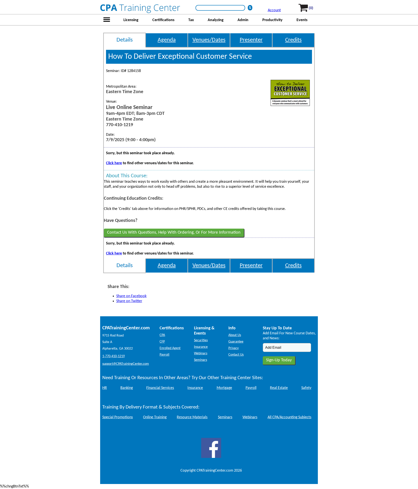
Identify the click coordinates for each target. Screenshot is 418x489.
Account (274, 10)
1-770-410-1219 (113, 356)
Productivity (272, 20)
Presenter (251, 40)
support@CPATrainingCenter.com (125, 364)
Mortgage (224, 388)
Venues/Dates (209, 40)
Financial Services (160, 388)
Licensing (130, 20)
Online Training (155, 417)
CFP (162, 341)
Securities (201, 340)
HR (104, 388)
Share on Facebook (131, 296)
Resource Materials (192, 417)
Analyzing (216, 20)
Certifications (163, 20)
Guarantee (235, 341)
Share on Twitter (129, 301)
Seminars (200, 360)
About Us (234, 335)
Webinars (200, 353)
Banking (126, 388)
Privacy (233, 348)
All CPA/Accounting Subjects (289, 417)
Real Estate (279, 388)
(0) (311, 8)
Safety (306, 388)
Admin (243, 20)
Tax (191, 20)
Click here (114, 163)
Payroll (164, 355)
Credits (293, 40)
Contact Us (236, 355)
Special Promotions (117, 417)
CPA (162, 335)
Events (302, 20)
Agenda (167, 40)
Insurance (201, 347)
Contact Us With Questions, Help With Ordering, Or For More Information (174, 232)
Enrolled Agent (170, 348)
